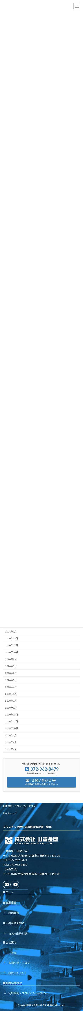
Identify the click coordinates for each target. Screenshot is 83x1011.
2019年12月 (11, 714)
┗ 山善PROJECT (14, 972)
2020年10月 (11, 652)
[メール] (7, 884)
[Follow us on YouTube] (15, 884)
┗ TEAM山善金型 (15, 933)
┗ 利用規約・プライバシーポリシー (26, 993)
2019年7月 (11, 749)
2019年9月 (11, 735)
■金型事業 (9, 902)
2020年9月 (11, 659)
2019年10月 (11, 728)
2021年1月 (11, 631)
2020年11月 (11, 645)
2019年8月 (11, 742)
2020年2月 (11, 700)
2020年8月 (11, 666)
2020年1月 (11, 707)
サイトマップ (10, 813)
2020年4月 (11, 687)
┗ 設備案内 (11, 913)
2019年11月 (11, 721)
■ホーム (8, 892)
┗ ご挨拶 (9, 952)
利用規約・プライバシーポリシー (20, 806)
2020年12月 (11, 638)
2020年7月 (11, 673)
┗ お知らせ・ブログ (16, 962)
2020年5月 (11, 680)
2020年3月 (11, 693)
